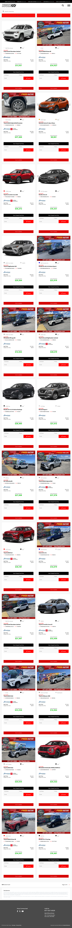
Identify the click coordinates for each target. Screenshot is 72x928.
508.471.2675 (21, 1)
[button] (34, 33)
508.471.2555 (10, 1)
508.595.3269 (48, 1)
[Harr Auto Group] (9, 5)
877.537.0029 (50, 910)
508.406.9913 (34, 1)
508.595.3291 (63, 1)
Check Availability (18, 88)
